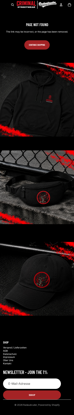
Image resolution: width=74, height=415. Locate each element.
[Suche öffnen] (12, 5)
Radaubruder (30, 404)
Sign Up (32, 395)
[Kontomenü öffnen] (61, 5)
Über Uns (8, 360)
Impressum (9, 357)
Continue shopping (37, 45)
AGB (5, 350)
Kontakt (7, 363)
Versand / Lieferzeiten (15, 347)
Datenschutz (10, 354)
